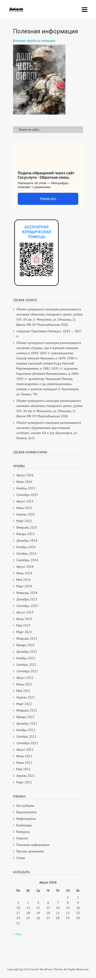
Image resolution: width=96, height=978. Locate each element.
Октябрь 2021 (26, 736)
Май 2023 (23, 625)
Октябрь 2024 (26, 553)
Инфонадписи (26, 819)
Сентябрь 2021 (27, 743)
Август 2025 (25, 501)
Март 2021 (24, 782)
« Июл (17, 934)
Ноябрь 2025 (25, 488)
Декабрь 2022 (26, 651)
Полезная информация (32, 845)
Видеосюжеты (26, 812)
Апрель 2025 (25, 514)
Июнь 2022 (24, 684)
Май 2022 (23, 691)
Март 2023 (24, 632)
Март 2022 (24, 704)
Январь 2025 (25, 534)
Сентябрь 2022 (27, 671)
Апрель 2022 (25, 697)
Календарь (24, 825)
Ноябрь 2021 (25, 730)
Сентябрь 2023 (27, 606)
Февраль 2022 (26, 710)
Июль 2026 (24, 482)
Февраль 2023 (26, 638)
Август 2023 (25, 612)
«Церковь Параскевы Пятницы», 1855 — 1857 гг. (49, 333)
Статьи (20, 858)
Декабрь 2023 (26, 599)
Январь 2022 (25, 717)
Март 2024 (24, 586)
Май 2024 (23, 580)
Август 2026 (25, 475)
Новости (22, 838)
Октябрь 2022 (26, 665)
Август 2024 (25, 566)
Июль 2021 (24, 756)
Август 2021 (25, 749)
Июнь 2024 (24, 573)
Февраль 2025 (26, 527)
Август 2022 (25, 678)
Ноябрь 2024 (25, 547)
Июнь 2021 (24, 763)
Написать (48, 199)
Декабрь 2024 (26, 540)
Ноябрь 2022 (25, 658)
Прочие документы (30, 851)
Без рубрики (25, 805)
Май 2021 (23, 769)
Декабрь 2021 (26, 723)
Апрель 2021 (25, 776)
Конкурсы (23, 832)
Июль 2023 (24, 619)
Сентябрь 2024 (27, 560)
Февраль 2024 (26, 593)
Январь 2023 (25, 645)
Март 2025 (24, 521)
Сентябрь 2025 (27, 495)
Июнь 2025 (24, 508)
